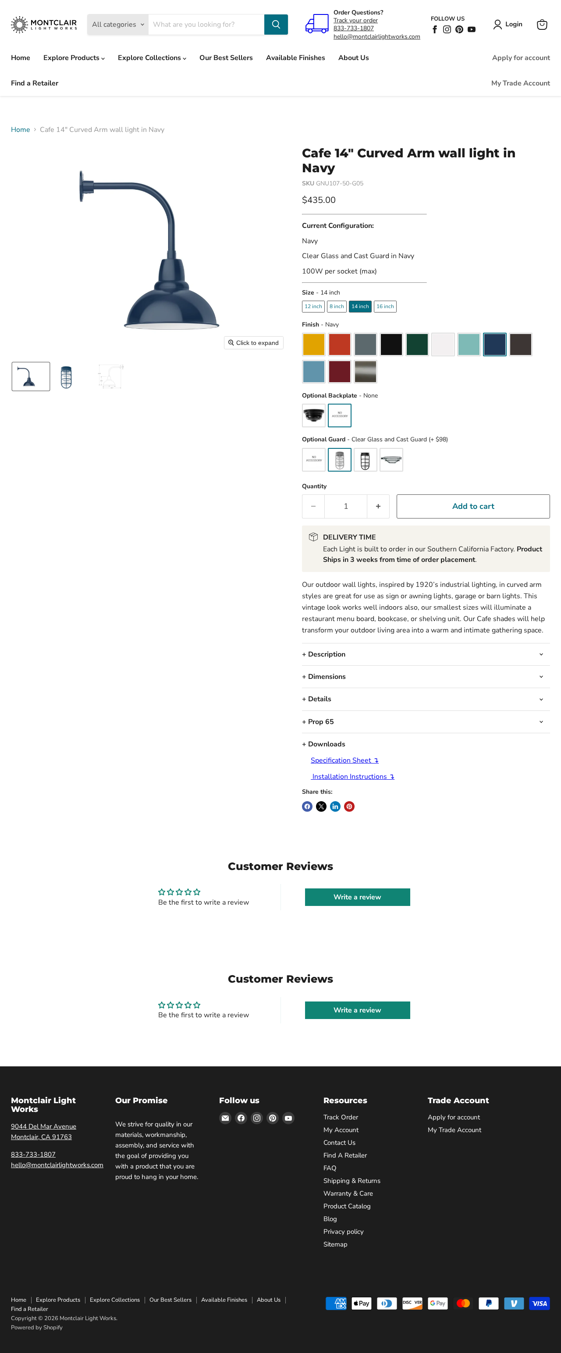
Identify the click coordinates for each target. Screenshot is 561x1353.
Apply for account (521, 58)
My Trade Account (520, 83)
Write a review (357, 897)
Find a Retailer (34, 83)
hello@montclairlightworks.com (377, 36)
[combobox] (206, 24)
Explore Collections (150, 58)
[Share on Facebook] (307, 806)
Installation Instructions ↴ (352, 776)
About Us (353, 58)
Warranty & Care (348, 1193)
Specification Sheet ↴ (345, 760)
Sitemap (335, 1244)
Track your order (356, 20)
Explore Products (72, 58)
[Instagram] (447, 29)
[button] (509, 24)
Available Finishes (295, 58)
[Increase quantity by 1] (378, 506)
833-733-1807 (354, 28)
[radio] (313, 306)
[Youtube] (472, 29)
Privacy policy (343, 1231)
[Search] (276, 24)
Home (20, 58)
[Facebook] (435, 29)
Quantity (314, 486)
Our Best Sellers (226, 58)
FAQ (330, 1168)
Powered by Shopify (37, 1328)
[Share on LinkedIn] (335, 806)
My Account (341, 1130)
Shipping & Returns (351, 1180)
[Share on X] (321, 806)
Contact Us (339, 1142)
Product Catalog (347, 1206)
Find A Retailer (345, 1155)
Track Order (340, 1117)
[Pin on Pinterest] (349, 806)
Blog (330, 1219)
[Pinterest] (459, 29)
